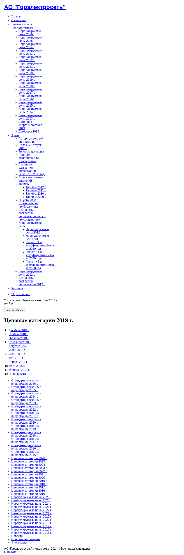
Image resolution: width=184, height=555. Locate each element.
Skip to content (20, 294)
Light (7, 551)
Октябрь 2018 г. (19, 338)
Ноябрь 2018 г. (18, 334)
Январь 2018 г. (18, 373)
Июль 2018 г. (17, 350)
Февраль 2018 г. (19, 369)
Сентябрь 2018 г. (20, 342)
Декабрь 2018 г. (19, 330)
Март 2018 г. (17, 365)
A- (12, 303)
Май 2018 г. (16, 357)
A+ (6, 303)
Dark (14, 551)
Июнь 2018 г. (17, 354)
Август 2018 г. (18, 346)
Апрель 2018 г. (18, 361)
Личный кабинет (14, 310)
